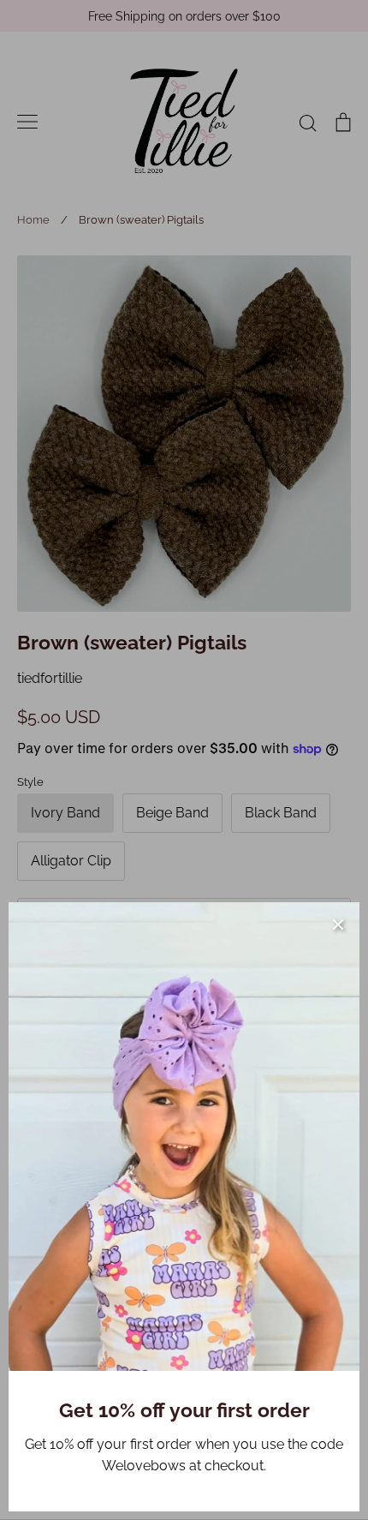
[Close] (338, 924)
